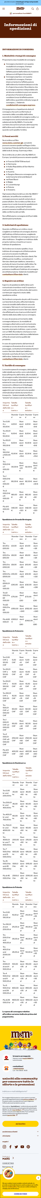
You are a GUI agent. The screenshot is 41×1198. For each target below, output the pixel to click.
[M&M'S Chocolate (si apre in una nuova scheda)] (28, 1147)
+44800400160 (18, 1068)
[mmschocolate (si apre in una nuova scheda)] (4, 1147)
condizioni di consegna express (20, 105)
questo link (11, 1115)
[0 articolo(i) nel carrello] (37, 9)
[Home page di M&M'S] (20, 8)
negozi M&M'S (27, 1058)
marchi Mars (16, 1110)
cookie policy (12, 1187)
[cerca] (33, 9)
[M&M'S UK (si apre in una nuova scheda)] (10, 1147)
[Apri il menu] (4, 9)
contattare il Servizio (12, 274)
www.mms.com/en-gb (12, 143)
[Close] (38, 1178)
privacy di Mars (28, 1099)
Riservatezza (6, 1166)
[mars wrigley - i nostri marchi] (8, 1158)
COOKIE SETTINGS (8, 1163)
